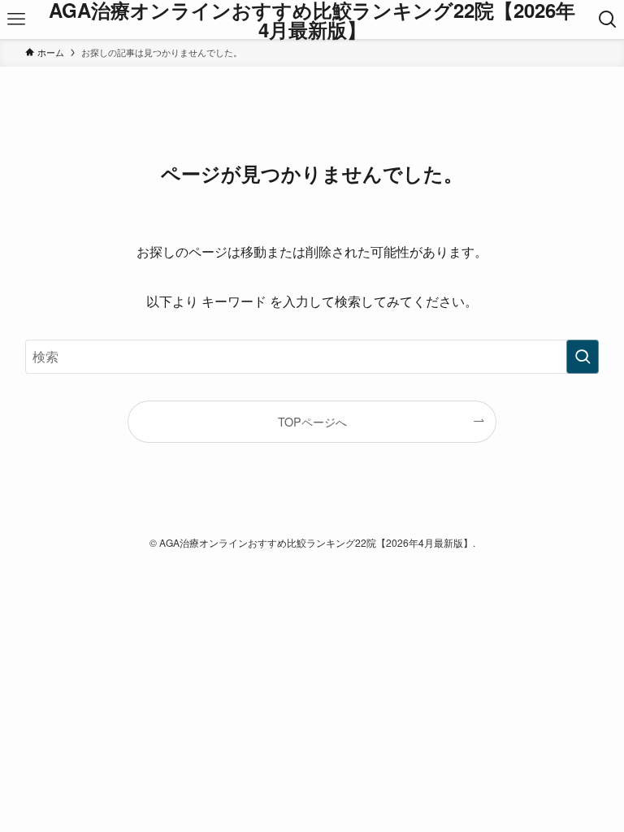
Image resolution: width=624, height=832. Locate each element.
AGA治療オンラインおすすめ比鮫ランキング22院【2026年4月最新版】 (312, 19)
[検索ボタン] (608, 19)
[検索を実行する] (582, 357)
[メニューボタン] (16, 19)
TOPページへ (312, 421)
